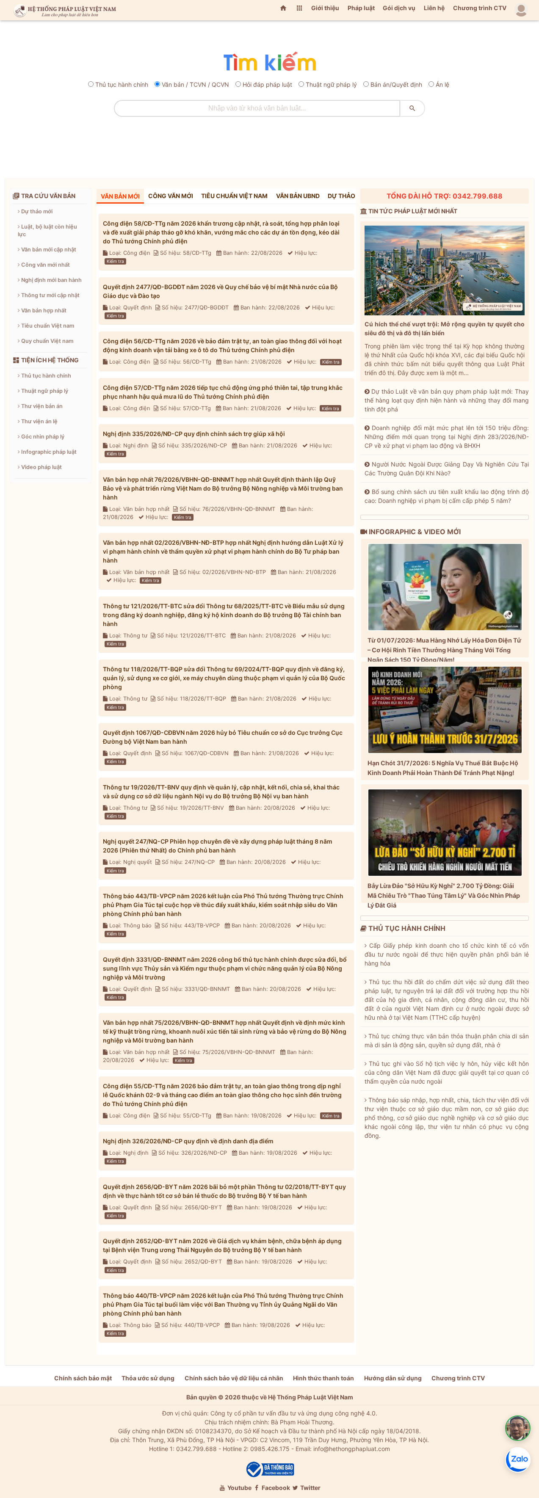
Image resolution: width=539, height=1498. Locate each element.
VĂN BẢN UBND (298, 195)
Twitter (310, 1487)
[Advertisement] (270, 144)
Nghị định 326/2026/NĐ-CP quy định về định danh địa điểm (188, 1141)
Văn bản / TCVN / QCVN (195, 84)
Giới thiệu (325, 7)
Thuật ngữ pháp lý (331, 84)
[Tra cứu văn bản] (269, 62)
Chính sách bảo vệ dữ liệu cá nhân (234, 1378)
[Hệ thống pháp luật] (63, 10)
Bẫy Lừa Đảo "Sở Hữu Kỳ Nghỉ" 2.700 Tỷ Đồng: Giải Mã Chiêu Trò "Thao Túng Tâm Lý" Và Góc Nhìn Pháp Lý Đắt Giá (444, 895)
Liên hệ (434, 7)
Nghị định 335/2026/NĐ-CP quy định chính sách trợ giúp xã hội (194, 433)
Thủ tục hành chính (121, 84)
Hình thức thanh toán (323, 1378)
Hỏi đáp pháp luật (267, 84)
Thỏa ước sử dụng (148, 1378)
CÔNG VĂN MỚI (170, 195)
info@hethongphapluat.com (351, 1448)
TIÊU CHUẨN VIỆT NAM (234, 195)
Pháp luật (361, 7)
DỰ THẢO (341, 195)
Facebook (275, 1487)
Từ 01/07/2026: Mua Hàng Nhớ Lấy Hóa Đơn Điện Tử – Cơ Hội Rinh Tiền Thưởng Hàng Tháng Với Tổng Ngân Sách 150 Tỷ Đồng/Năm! (444, 650)
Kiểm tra (115, 261)
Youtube (239, 1487)
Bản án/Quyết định (396, 84)
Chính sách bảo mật (83, 1378)
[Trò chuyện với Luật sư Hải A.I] (518, 1428)
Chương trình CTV (479, 7)
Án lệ (442, 84)
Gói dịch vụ (399, 7)
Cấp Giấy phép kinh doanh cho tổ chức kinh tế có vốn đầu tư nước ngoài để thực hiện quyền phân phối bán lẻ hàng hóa (447, 954)
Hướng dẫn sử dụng (393, 1378)
